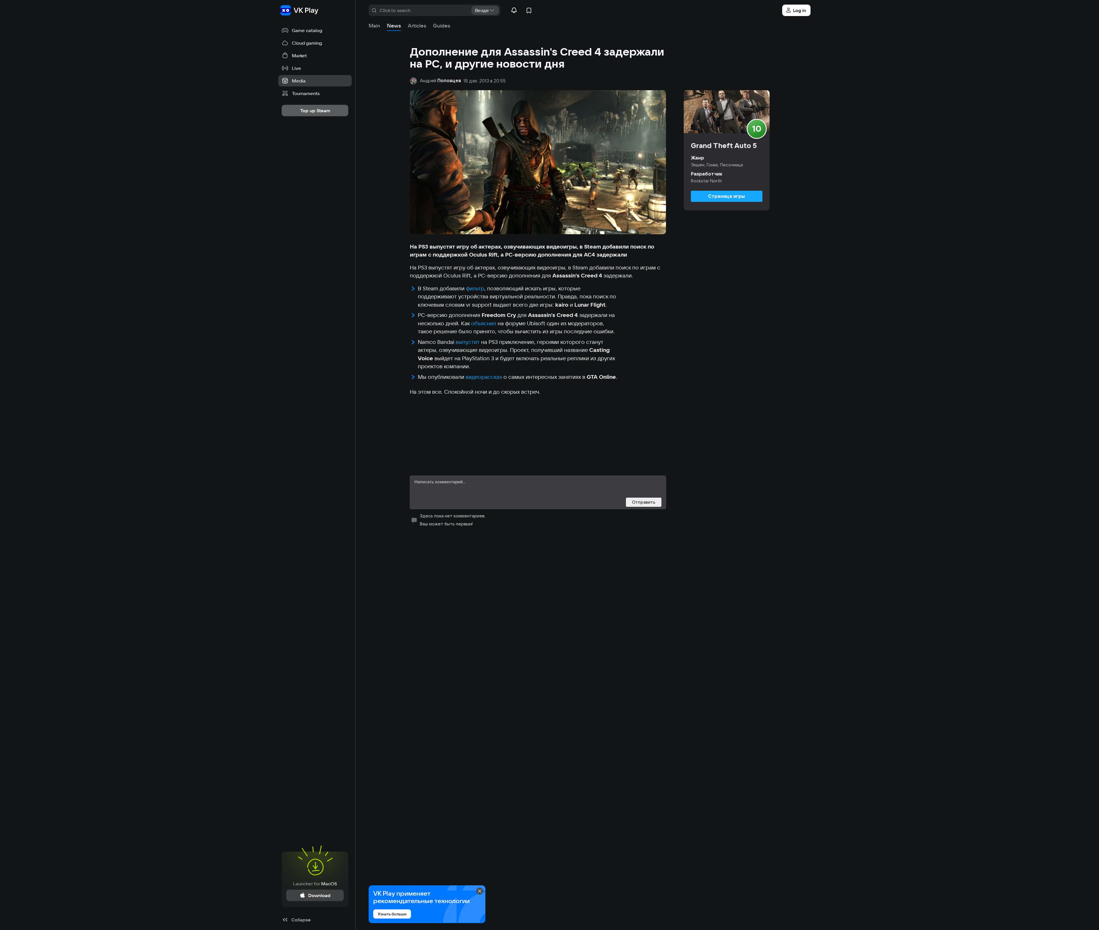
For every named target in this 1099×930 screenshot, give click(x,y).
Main (374, 25)
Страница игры (726, 196)
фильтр (475, 288)
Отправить (643, 502)
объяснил (483, 323)
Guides (441, 25)
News (394, 25)
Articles (417, 25)
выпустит (468, 341)
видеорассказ (484, 376)
